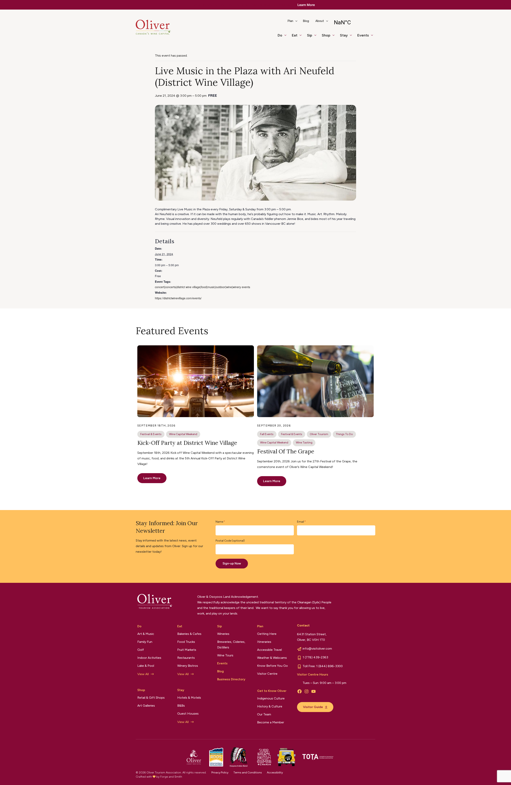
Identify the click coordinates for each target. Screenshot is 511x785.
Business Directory (231, 679)
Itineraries (264, 642)
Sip (309, 35)
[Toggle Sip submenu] (317, 37)
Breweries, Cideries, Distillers (231, 644)
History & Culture (269, 706)
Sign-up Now (232, 563)
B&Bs (181, 705)
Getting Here (266, 634)
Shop (326, 35)
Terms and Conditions (247, 772)
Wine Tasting (304, 442)
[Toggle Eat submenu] (302, 37)
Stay (344, 35)
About (319, 21)
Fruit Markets (186, 650)
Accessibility (275, 772)
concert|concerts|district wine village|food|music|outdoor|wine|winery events (202, 287)
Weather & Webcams (272, 658)
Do (280, 35)
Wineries (223, 634)
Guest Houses (188, 713)
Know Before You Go (272, 666)
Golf (140, 650)
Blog (306, 21)
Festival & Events (150, 434)
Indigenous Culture (271, 698)
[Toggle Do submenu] (287, 37)
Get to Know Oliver (271, 691)
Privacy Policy (219, 772)
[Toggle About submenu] (328, 22)
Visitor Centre (267, 674)
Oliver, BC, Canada (352, 22)
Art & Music (145, 634)
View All (143, 674)
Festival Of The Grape (285, 451)
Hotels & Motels (189, 697)
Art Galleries (146, 705)
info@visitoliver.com (317, 648)
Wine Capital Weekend (183, 434)
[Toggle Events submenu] (373, 37)
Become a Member (270, 722)
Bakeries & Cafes (189, 634)
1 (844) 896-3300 (329, 666)
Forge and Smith (171, 776)
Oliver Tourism (319, 434)
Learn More (306, 5)
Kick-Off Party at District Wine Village (187, 442)
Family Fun (144, 642)
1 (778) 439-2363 (315, 657)
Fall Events (266, 434)
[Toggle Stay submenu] (352, 37)
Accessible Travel (269, 650)
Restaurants (186, 658)
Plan (290, 21)
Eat (294, 35)
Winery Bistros (187, 666)
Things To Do (344, 434)
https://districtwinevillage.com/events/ (178, 298)
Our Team (264, 714)
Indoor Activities (149, 658)
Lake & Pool (145, 666)
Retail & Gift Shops (151, 697)
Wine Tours (225, 655)
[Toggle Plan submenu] (298, 22)
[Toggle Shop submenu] (335, 37)
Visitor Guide (313, 707)
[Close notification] (504, 4)
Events (363, 35)
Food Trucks (186, 642)
